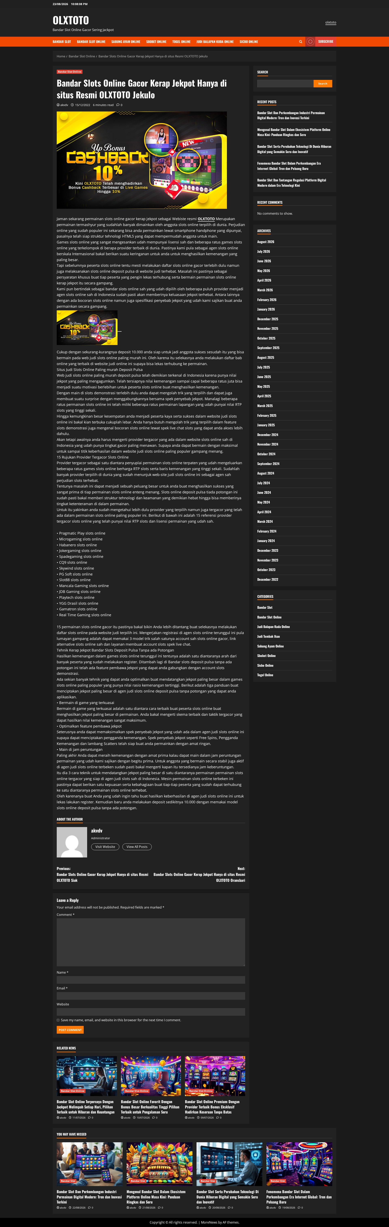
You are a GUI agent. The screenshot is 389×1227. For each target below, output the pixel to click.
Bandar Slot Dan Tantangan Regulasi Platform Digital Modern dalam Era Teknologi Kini (291, 183)
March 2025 (265, 405)
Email (62, 988)
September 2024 (268, 463)
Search (262, 72)
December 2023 (267, 550)
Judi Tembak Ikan (268, 636)
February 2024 (266, 530)
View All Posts (137, 846)
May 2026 (263, 270)
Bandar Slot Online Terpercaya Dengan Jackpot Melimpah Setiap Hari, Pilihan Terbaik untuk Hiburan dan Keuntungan (85, 1106)
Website (63, 1004)
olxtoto (330, 22)
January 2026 (266, 308)
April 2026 (264, 280)
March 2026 (265, 289)
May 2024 (263, 501)
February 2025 (266, 415)
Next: (199, 874)
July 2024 (263, 482)
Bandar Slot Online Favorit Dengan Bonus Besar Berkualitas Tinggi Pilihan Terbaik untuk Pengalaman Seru (150, 1106)
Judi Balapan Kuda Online (215, 41)
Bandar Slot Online (91, 41)
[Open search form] (300, 42)
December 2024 (267, 434)
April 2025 (264, 395)
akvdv (64, 105)
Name (62, 972)
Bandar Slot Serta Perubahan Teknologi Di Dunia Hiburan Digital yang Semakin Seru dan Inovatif (294, 149)
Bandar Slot (62, 41)
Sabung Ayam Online (125, 41)
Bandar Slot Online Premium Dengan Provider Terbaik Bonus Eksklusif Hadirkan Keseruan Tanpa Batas (212, 1106)
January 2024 (266, 540)
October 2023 (266, 569)
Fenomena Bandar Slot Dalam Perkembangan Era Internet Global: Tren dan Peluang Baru (289, 166)
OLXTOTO (71, 19)
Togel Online (181, 41)
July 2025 (263, 366)
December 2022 (267, 579)
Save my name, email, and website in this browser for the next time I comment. (121, 1020)
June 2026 (264, 260)
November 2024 (267, 444)
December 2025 (267, 318)
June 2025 (264, 376)
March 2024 (265, 521)
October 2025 (266, 337)
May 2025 (263, 386)
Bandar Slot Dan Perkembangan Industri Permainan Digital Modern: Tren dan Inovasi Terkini (291, 115)
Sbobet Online (156, 41)
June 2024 (264, 492)
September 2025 (268, 347)
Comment (66, 914)
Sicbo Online (249, 41)
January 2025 (266, 424)
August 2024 (265, 472)
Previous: (102, 874)
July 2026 (263, 251)
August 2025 (265, 357)
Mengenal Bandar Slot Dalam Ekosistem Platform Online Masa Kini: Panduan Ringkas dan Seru (293, 132)
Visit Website (105, 846)
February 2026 (267, 299)
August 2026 (265, 241)
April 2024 (264, 511)
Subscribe (325, 41)
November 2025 (267, 328)
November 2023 (267, 559)
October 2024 (266, 453)
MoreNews (209, 1222)
